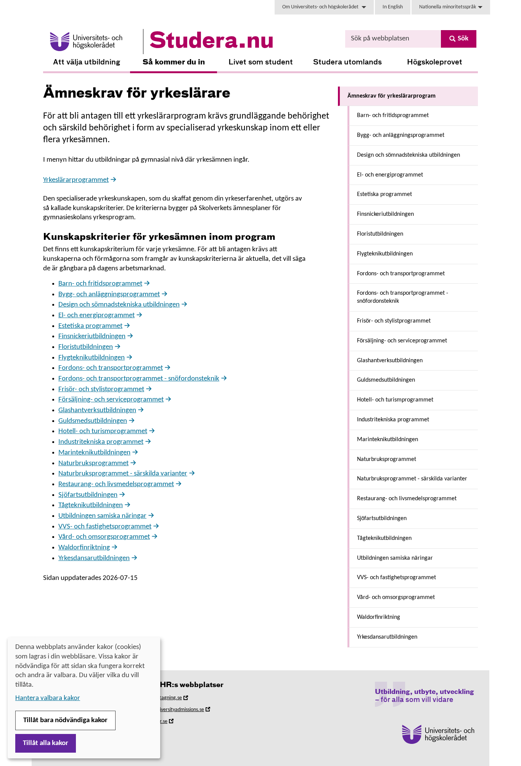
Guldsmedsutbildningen (92, 421)
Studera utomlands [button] (347, 62)
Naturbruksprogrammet (93, 463)
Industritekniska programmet (100, 442)
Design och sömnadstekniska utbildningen (119, 304)
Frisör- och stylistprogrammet (101, 389)
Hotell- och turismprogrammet (102, 431)
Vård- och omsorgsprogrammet (104, 537)
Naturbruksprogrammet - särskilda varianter (122, 473)
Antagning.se (178, 699)
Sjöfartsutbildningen (87, 495)
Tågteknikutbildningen (90, 505)
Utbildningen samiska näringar (102, 516)
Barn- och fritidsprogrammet (100, 283)
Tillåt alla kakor (45, 743)
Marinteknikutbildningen (94, 452)
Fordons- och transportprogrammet (110, 368)
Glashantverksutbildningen (97, 410)
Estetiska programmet (90, 326)
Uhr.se (171, 722)
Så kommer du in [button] (174, 62)
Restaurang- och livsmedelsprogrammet (116, 484)
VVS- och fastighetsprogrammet (104, 526)
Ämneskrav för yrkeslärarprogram (391, 96)
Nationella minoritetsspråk (447, 7)
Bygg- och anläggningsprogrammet (109, 294)
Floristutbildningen (85, 347)
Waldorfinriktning (84, 547)
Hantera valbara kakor (47, 698)
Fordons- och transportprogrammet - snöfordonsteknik (138, 378)
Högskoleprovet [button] (434, 62)
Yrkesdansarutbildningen (94, 558)
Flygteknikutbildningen (91, 357)
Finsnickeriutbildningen (91, 336)
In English (393, 7)
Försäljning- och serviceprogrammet (111, 399)
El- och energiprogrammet (96, 315)
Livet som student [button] (260, 62)
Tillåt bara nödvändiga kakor (65, 720)
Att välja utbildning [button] (86, 62)
